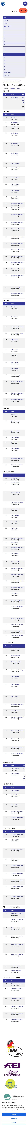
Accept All (14, 1114)
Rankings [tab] (12, 88)
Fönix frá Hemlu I (15, 362)
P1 (4, 41)
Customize (14, 1118)
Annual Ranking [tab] (7, 26)
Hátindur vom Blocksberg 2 (17, 203)
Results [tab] (6, 88)
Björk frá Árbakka (15, 163)
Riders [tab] (5, 17)
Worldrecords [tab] (7, 72)
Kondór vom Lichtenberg (17, 326)
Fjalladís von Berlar (15, 421)
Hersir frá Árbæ (15, 97)
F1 (4, 35)
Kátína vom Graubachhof (17, 811)
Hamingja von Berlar (16, 661)
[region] (14, 1113)
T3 (4, 60)
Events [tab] (5, 23)
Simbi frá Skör (14, 339)
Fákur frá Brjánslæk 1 (16, 966)
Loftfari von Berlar (15, 122)
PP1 (5, 51)
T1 (4, 54)
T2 (4, 57)
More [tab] (18, 88)
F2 (4, 38)
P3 (4, 48)
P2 (4, 44)
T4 (4, 63)
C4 (4, 29)
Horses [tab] (6, 20)
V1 (4, 66)
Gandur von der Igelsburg (17, 287)
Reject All (14, 1122)
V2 (4, 69)
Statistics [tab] (6, 75)
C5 (4, 32)
